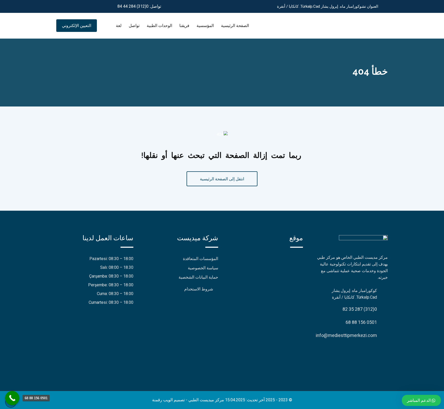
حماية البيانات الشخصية (198, 277)
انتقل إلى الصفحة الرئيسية (222, 178)
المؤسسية (205, 25)
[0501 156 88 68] (12, 398)
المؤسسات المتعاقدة (200, 258)
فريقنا (184, 25)
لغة (119, 25)
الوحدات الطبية (159, 25)
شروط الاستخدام (198, 289)
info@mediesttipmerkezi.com (346, 335)
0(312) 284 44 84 (133, 6)
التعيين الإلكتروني (76, 25)
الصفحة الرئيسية (235, 25)
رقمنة (157, 399)
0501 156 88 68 (361, 322)
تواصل (134, 25)
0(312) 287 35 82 (360, 309)
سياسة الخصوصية (203, 267)
